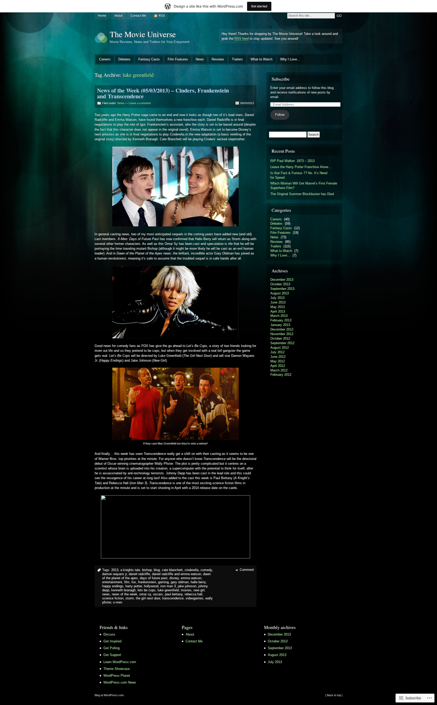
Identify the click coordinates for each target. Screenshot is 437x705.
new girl (199, 590)
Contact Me (138, 15)
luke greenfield (168, 590)
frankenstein (147, 582)
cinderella (192, 570)
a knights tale (130, 570)
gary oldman (180, 582)
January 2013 (280, 325)
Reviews (218, 59)
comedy (206, 570)
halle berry (198, 582)
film (126, 582)
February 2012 (280, 375)
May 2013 (277, 307)
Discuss (109, 634)
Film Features (178, 59)
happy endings (112, 586)
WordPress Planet (116, 675)
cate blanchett (172, 570)
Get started (259, 6)
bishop (147, 570)
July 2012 (277, 352)
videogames (194, 598)
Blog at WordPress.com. (109, 695)
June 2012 (278, 357)
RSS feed (241, 38)
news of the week (124, 594)
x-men (117, 602)
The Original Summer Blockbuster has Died (302, 194)
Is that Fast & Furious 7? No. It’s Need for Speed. (298, 175)
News (200, 59)
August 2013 (279, 293)
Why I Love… (290, 59)
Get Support (112, 655)
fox (134, 582)
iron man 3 (168, 586)
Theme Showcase (116, 669)
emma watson (191, 578)
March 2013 (279, 316)
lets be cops (147, 590)
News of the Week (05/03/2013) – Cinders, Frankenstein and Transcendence (163, 93)
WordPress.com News (119, 682)
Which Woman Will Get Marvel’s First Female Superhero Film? (303, 185)
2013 (114, 570)
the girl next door (148, 598)
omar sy (145, 594)
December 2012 (281, 329)
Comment (247, 570)
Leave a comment (140, 103)
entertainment (112, 582)
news (106, 594)
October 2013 (280, 284)
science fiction (112, 598)
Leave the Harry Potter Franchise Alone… (301, 167)
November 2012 (281, 334)
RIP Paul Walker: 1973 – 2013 (292, 161)
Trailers (237, 59)
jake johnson (187, 586)
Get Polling (111, 648)
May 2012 (277, 361)
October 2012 (280, 338)
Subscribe (281, 79)
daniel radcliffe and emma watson (176, 574)
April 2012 (277, 366)
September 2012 (282, 343)
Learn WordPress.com (119, 662)
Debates (124, 59)
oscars (158, 594)
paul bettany (174, 594)
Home (102, 15)
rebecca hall (193, 594)
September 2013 (282, 289)
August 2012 (279, 347)
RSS (162, 15)
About (118, 15)
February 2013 (280, 320)
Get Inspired (112, 641)
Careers (105, 59)
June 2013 (278, 302)
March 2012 (279, 370)
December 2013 (281, 279)
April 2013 (277, 311)
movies (186, 590)
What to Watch (261, 59)
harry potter (133, 586)
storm (129, 598)
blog (157, 570)
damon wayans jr (114, 574)
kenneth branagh (123, 590)
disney (174, 578)
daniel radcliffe (139, 574)
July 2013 (277, 298)
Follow (280, 114)
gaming (163, 582)
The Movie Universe (143, 34)
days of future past (153, 578)
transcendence (173, 598)
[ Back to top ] (333, 695)
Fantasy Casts (149, 59)
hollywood (151, 586)
